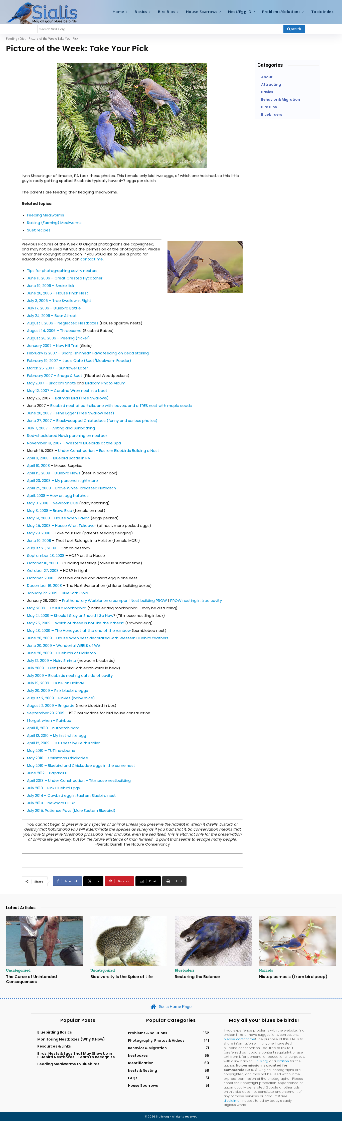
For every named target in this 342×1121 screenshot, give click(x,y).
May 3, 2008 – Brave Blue (49, 510)
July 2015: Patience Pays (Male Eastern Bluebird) (71, 810)
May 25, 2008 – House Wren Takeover (61, 525)
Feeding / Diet (16, 38)
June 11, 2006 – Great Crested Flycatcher (64, 278)
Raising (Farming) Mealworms (54, 222)
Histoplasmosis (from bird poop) (293, 977)
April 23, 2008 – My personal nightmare (62, 480)
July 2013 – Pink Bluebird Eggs (53, 788)
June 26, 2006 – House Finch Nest (57, 293)
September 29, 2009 (45, 713)
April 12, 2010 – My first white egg (56, 735)
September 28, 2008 (45, 555)
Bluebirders (184, 970)
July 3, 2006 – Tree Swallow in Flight (59, 300)
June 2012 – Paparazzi (47, 773)
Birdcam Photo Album (105, 383)
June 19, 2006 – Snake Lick (50, 285)
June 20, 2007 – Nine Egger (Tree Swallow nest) (70, 413)
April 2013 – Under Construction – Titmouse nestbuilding (79, 780)
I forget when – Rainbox (49, 720)
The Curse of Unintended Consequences (31, 979)
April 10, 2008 (38, 465)
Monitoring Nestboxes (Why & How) (71, 1039)
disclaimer (232, 1100)
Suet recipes (39, 230)
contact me (91, 259)
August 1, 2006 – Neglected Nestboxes (62, 323)
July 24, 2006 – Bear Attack (52, 315)
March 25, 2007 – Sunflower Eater (57, 368)
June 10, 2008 (39, 540)
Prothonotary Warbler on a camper (94, 600)
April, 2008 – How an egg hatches (58, 495)
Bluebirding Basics (54, 1032)
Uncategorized (18, 970)
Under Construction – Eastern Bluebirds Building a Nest (108, 450)
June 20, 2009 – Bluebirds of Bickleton (61, 653)
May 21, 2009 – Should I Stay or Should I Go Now (70, 615)
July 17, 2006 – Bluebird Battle (54, 308)
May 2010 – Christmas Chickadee (57, 758)
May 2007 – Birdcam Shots (51, 383)
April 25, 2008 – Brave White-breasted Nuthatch (71, 488)
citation (283, 1061)
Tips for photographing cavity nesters (62, 270)
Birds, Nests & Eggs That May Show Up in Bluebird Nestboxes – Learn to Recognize (76, 1055)
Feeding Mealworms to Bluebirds (68, 1064)
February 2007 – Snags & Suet (54, 375)
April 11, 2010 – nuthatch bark (53, 728)
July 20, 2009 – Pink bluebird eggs (57, 690)
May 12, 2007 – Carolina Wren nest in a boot (67, 390)
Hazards (266, 970)
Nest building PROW (149, 600)
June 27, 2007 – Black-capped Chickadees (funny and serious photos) (92, 420)
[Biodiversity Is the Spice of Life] (128, 941)
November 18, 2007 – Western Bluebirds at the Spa (74, 443)
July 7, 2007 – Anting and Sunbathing (61, 428)
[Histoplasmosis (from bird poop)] (297, 941)
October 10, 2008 (42, 563)
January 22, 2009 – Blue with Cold (57, 593)
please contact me (239, 1039)
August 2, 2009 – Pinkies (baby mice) (61, 698)
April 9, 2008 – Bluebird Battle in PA (58, 458)
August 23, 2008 (41, 548)
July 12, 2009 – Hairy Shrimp (51, 660)
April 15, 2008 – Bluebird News (53, 473)
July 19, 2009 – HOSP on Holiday (55, 683)
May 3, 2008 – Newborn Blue (52, 503)
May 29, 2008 (38, 533)
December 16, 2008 (44, 585)
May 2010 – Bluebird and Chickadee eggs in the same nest (81, 765)
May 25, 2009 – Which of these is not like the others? (75, 623)
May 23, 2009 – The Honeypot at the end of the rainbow (79, 630)
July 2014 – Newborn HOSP (51, 803)
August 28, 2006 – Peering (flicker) (58, 338)
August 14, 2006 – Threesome (54, 330)
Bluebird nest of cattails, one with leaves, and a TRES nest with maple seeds (121, 405)
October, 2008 (40, 578)
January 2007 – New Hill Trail (52, 345)
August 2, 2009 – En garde (51, 705)
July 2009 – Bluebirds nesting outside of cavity (70, 675)
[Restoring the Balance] (213, 941)
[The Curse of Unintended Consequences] (44, 941)
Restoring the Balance (197, 977)
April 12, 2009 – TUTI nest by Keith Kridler (63, 743)
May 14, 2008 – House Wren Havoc (58, 518)
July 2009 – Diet (41, 668)
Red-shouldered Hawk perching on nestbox (67, 435)
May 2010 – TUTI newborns (51, 750)
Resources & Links (54, 1046)
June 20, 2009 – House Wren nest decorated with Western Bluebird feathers (97, 638)
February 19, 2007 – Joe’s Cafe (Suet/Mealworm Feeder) (79, 360)
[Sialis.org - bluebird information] (47, 12)
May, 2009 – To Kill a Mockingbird (56, 608)
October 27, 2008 (43, 570)
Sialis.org (261, 1061)
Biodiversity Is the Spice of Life (121, 977)
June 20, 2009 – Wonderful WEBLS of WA (63, 645)
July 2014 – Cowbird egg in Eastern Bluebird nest (71, 795)
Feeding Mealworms (45, 215)
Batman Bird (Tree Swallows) (82, 398)
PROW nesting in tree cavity (196, 600)
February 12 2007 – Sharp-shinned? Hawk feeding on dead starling (88, 353)
